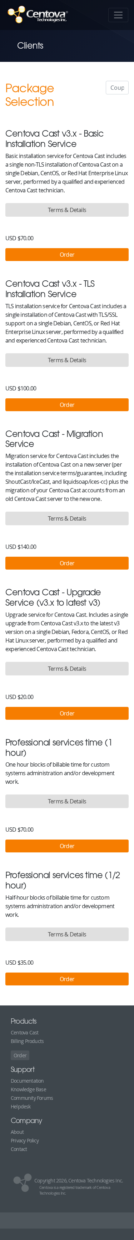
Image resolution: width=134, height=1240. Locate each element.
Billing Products (27, 1041)
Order (20, 1055)
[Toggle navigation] (118, 15)
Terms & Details (67, 210)
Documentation (27, 1080)
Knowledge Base (28, 1089)
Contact (19, 1149)
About (17, 1131)
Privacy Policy (25, 1140)
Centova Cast (24, 1032)
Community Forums (32, 1097)
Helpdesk (21, 1106)
